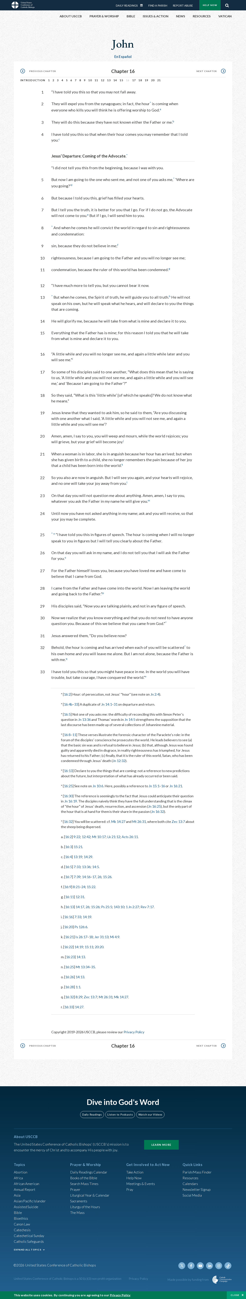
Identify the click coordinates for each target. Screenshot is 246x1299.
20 (153, 80)
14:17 (80, 907)
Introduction (32, 80)
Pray (129, 1189)
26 (99, 877)
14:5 (95, 867)
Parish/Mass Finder (197, 1172)
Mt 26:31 (139, 821)
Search (227, 4)
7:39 (77, 877)
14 (115, 80)
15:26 (107, 877)
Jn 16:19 (70, 801)
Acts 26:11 (130, 837)
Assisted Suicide (26, 1207)
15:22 (91, 887)
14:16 (86, 877)
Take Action (134, 1172)
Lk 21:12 (113, 837)
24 (83, 887)
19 (146, 80)
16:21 (69, 937)
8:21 (76, 887)
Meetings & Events (140, 1184)
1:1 (78, 987)
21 (159, 80)
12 (103, 80)
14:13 (80, 957)
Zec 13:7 (178, 821)
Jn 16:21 (175, 786)
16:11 (69, 897)
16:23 (70, 957)
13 (109, 80)
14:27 (79, 1007)
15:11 (89, 947)
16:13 (68, 771)
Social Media (192, 1195)
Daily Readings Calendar (143, 5)
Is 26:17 (81, 937)
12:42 (86, 837)
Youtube (200, 1265)
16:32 (68, 821)
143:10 (119, 907)
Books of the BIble (83, 1178)
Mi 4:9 (114, 937)
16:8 (67, 735)
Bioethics (21, 1218)
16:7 (68, 877)
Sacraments (78, 1201)
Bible (18, 1212)
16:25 (68, 786)
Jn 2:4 (154, 694)
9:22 (76, 837)
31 (115, 704)
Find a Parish (157, 5)
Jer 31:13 (101, 937)
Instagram (218, 1265)
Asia (17, 1195)
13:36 (86, 867)
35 (93, 967)
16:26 (69, 977)
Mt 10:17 (99, 837)
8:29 (79, 997)
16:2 (67, 694)
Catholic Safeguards (29, 1241)
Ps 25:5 (106, 907)
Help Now (210, 5)
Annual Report (24, 1189)
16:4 (68, 857)
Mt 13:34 (82, 967)
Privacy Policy (134, 1032)
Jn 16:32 (157, 811)
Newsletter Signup (197, 1189)
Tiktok (227, 1265)
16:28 (69, 987)
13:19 (77, 857)
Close (235, 1295)
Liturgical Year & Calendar (89, 1195)
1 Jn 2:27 (132, 907)
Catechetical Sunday (29, 1236)
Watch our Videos (150, 1114)
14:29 (88, 857)
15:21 (78, 847)
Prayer (75, 1189)
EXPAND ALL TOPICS (27, 1249)
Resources (190, 1178)
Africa (18, 1178)
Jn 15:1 (154, 786)
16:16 (68, 917)
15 (121, 80)
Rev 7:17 (147, 907)
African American (26, 1184)
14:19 (87, 917)
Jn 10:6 (97, 786)
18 (140, 80)
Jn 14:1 (106, 704)
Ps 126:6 (80, 927)
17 (134, 80)
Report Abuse (183, 5)
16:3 (68, 847)
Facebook (191, 1265)
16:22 (68, 947)
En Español (123, 56)
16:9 (67, 887)
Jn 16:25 (154, 806)
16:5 (67, 714)
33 (76, 704)
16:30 (68, 796)
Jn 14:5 (129, 719)
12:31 (80, 897)
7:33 (77, 867)
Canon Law (22, 1224)
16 (163, 786)
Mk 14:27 (118, 821)
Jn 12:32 (119, 761)
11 (96, 80)
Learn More (161, 1144)
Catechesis (22, 1230)
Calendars (190, 1184)
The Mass (77, 1212)
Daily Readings (127, 5)
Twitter (181, 1265)
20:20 (99, 947)
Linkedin (209, 1265)
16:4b (68, 704)
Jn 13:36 (84, 719)
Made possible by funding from (188, 1279)
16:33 (68, 1007)
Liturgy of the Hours (85, 1207)
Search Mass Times (84, 1184)
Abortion (20, 1172)
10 (90, 80)
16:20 (68, 927)
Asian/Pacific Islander (30, 1201)
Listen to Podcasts (120, 1114)
